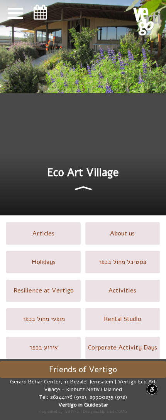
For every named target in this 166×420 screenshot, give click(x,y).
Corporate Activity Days (122, 347)
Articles (43, 233)
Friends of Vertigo (83, 369)
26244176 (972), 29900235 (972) (88, 397)
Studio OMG (117, 411)
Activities (122, 290)
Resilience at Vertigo (44, 290)
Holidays (44, 262)
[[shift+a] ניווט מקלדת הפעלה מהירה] (152, 389)
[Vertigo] (146, 21)
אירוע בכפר (43, 347)
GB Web (71, 411)
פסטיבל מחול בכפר (122, 262)
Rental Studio (122, 319)
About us (122, 233)
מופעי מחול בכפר (43, 319)
